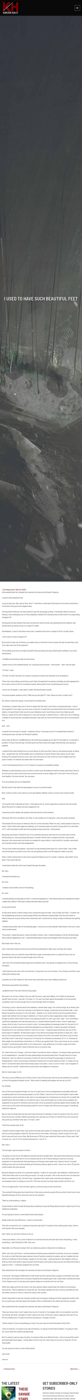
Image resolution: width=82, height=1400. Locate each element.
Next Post (75, 1369)
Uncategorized (8, 590)
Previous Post (8, 1369)
